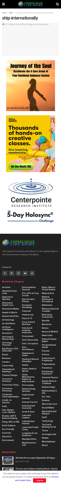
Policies (46, 351)
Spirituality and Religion (49, 412)
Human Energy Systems (28, 390)
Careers (6, 362)
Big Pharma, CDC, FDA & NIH (10, 349)
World (45, 445)
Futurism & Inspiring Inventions (27, 330)
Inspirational (28, 395)
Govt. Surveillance (28, 348)
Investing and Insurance (28, 407)
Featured (26, 311)
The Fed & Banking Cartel (49, 426)
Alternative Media (10, 309)
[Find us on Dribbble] (32, 273)
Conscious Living (10, 385)
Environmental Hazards (29, 288)
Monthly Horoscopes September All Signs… (36, 458)
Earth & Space (8, 425)
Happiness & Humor (28, 354)
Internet (26, 398)
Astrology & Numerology (8, 338)
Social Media (48, 408)
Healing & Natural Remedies (30, 360)
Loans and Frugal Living (30, 428)
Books (5, 354)
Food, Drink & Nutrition (28, 323)
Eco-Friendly (8, 429)
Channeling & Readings (8, 370)
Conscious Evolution (7, 380)
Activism (6, 287)
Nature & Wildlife (50, 332)
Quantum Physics (50, 377)
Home (4, 13)
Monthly (46, 321)
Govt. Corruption (30, 343)
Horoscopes (28, 385)
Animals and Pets (10, 316)
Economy (6, 433)
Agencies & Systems (7, 298)
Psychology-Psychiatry (48, 372)
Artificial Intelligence (7, 328)
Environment (8, 440)
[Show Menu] (3, 4)
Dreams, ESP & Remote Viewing (9, 417)
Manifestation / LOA (29, 444)
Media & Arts (48, 293)
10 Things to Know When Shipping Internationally (34, 13)
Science (45, 400)
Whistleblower (48, 441)
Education (7, 436)
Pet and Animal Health (49, 346)
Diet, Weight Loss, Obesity (8, 411)
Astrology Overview (7, 344)
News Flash (47, 335)
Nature (45, 328)
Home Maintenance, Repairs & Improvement (28, 378)
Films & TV (27, 318)
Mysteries (46, 324)
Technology (47, 421)
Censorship (7, 365)
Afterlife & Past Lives (9, 292)
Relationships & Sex (49, 392)
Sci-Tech (46, 397)
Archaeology (8, 320)
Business (6, 358)
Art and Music (8, 323)
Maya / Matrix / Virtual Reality (49, 288)
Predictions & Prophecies (48, 359)
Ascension (7, 333)
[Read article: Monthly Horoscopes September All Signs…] (7, 461)
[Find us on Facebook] (5, 273)
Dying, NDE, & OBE (10, 422)
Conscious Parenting (7, 389)
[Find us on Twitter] (11, 273)
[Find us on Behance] (25, 273)
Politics (45, 354)
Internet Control (29, 402)
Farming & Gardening (27, 306)
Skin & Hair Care (49, 404)
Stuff (11, 13)
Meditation (47, 305)
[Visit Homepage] (30, 4)
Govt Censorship (30, 340)
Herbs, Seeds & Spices (29, 370)
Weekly (45, 438)
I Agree (39, 480)
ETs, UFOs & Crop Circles (30, 294)
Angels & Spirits (9, 312)
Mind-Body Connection (47, 316)
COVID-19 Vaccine (6, 401)
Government (28, 336)
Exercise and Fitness (28, 300)
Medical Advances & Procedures (47, 299)
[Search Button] (57, 4)
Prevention (47, 368)
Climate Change (9, 375)
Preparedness (48, 364)
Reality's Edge (48, 387)
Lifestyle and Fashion (28, 422)
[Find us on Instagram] (18, 273)
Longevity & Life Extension (29, 434)
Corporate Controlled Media (10, 395)
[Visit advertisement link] (30, 85)
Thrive (45, 430)
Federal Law (27, 315)
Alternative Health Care (7, 304)
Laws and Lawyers (26, 416)
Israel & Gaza (28, 412)
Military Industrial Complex (50, 310)
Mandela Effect (29, 439)
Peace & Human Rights (49, 340)
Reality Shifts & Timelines (49, 382)
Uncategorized (49, 434)
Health (25, 365)
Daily (4, 406)
